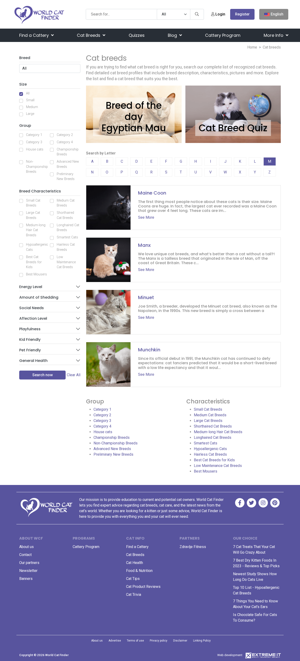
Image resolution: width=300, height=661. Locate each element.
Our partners (29, 562)
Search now (42, 375)
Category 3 (34, 142)
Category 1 (34, 135)
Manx (144, 245)
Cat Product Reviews (143, 586)
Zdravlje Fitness (193, 547)
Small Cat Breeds (33, 203)
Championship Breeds (68, 152)
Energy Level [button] (30, 286)
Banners (26, 578)
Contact (25, 554)
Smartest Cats (67, 237)
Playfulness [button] (30, 329)
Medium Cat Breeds (66, 203)
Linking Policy (202, 640)
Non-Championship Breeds (37, 167)
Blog (173, 35)
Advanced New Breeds (68, 164)
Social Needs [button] (31, 308)
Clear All (73, 375)
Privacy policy (158, 640)
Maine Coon (152, 193)
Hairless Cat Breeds (66, 247)
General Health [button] (33, 360)
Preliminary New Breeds (66, 176)
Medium (32, 107)
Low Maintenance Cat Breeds (66, 262)
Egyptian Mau (133, 128)
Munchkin (149, 349)
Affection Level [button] (33, 318)
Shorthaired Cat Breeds (65, 215)
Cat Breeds (89, 35)
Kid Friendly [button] (30, 339)
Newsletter (28, 570)
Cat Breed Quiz (233, 128)
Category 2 (65, 135)
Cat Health (134, 562)
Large (30, 114)
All (28, 93)
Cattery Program (222, 35)
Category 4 (65, 142)
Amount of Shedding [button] (38, 297)
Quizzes (137, 35)
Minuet (146, 297)
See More (146, 217)
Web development (229, 655)
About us (26, 547)
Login (219, 14)
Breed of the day (134, 111)
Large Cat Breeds (33, 215)
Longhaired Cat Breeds (68, 227)
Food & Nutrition (139, 570)
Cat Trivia (133, 594)
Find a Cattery (34, 35)
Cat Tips (133, 578)
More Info (274, 35)
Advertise (115, 640)
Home (252, 47)
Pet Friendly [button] (30, 350)
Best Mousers (36, 274)
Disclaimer (180, 640)
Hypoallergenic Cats (37, 247)
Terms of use (135, 640)
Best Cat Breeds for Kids (34, 262)
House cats (34, 149)
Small (30, 100)
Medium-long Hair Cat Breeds (35, 230)
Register (242, 14)
